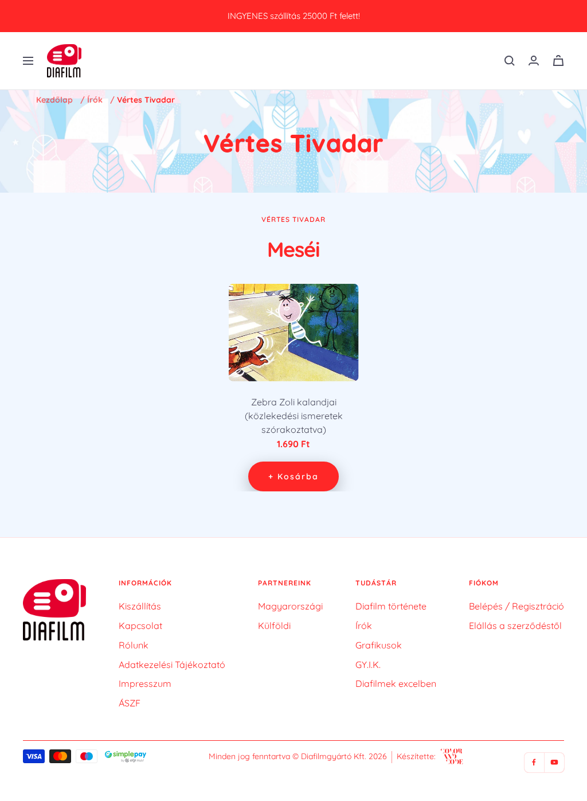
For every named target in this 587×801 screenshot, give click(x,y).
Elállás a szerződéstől (515, 625)
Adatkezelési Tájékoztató (172, 664)
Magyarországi (290, 606)
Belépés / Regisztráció (516, 606)
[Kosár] (558, 60)
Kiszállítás (140, 606)
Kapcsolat (140, 625)
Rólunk (133, 645)
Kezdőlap (54, 100)
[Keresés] (509, 61)
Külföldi (274, 625)
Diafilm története (390, 606)
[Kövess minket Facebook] (534, 762)
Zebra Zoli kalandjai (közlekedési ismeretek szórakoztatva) (294, 415)
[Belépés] (534, 60)
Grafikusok (378, 645)
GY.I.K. (368, 664)
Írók (95, 100)
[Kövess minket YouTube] (554, 762)
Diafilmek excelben (395, 683)
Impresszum (145, 683)
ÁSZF (129, 703)
